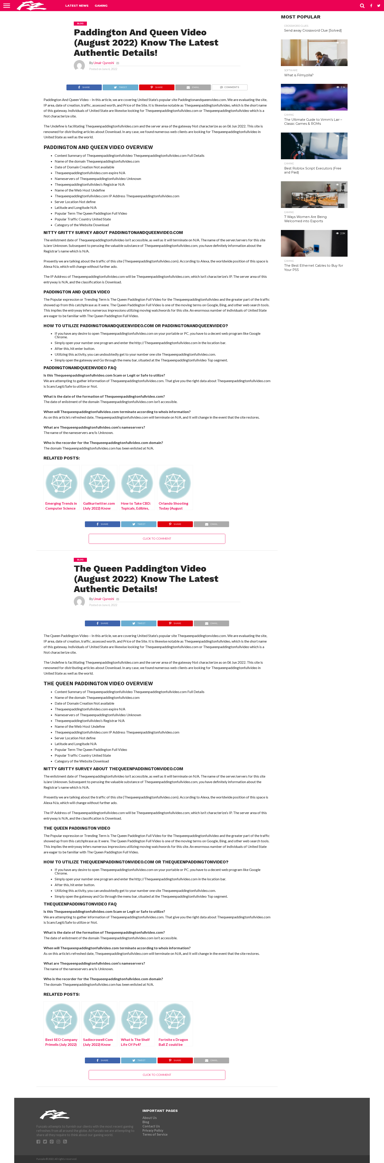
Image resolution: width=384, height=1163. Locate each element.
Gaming (101, 5)
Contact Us (151, 1126)
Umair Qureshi (104, 63)
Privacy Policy (152, 1130)
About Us (149, 1118)
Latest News (76, 5)
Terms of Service (155, 1134)
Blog (145, 1122)
